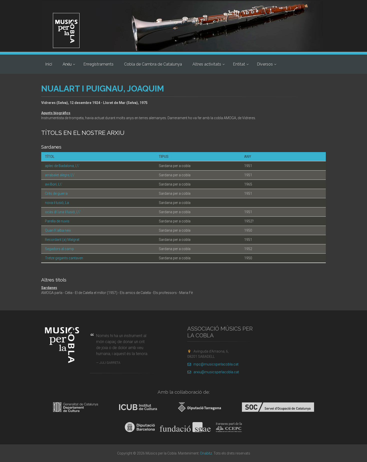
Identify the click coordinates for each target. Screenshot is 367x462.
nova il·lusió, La (57, 203)
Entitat (239, 64)
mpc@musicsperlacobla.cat (215, 364)
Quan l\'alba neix (58, 230)
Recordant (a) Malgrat (62, 240)
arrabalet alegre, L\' (60, 175)
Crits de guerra (56, 193)
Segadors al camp (59, 249)
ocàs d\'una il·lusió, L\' (62, 212)
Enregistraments (98, 64)
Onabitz (206, 453)
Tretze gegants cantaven (64, 258)
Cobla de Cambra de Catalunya (153, 64)
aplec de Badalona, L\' (62, 166)
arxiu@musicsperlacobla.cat (216, 372)
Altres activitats (206, 64)
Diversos (265, 64)
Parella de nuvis (57, 221)
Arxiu (67, 64)
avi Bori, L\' (53, 184)
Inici (48, 64)
